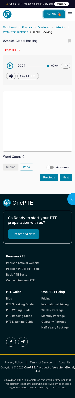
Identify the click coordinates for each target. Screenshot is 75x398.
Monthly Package (53, 315)
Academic (44, 27)
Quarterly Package (53, 321)
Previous (49, 177)
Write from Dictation (15, 32)
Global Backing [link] (42, 32)
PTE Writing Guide (18, 310)
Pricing (46, 298)
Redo (26, 167)
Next (66, 177)
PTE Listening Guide (19, 321)
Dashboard (10, 27)
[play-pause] (10, 65)
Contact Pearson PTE (20, 280)
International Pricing (55, 304)
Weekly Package (52, 310)
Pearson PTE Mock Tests (23, 268)
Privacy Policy (14, 362)
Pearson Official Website (23, 263)
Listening (60, 27)
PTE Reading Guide (19, 315)
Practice (27, 27)
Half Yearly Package (55, 327)
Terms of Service (41, 362)
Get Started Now (23, 234)
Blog (9, 298)
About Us (64, 362)
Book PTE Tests (16, 274)
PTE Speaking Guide (20, 304)
